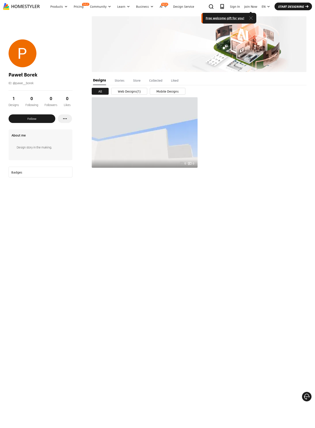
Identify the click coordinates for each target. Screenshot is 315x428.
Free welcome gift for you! (225, 18)
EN (264, 6)
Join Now (250, 6)
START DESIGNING (291, 6)
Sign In (235, 6)
